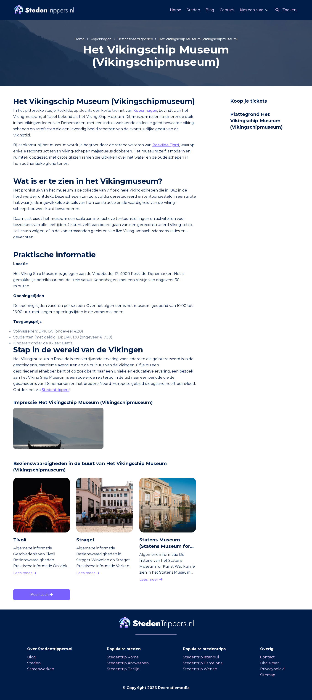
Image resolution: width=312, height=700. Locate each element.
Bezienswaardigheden (135, 39)
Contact (227, 10)
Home (175, 10)
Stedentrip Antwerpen (128, 663)
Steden (193, 10)
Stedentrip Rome (123, 657)
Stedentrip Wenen (200, 669)
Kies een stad (252, 10)
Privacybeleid (272, 669)
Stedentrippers (55, 390)
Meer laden (40, 594)
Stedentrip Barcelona (202, 663)
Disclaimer (269, 663)
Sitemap (267, 675)
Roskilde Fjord (165, 145)
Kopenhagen (101, 39)
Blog (210, 10)
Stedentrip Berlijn (123, 669)
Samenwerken (40, 669)
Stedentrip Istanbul (201, 657)
